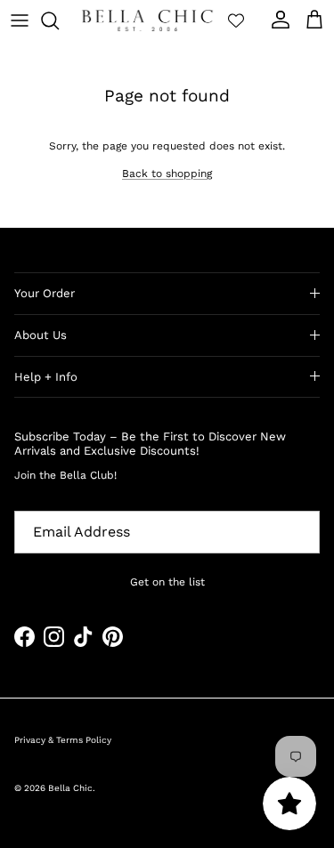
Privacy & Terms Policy (62, 740)
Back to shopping (167, 173)
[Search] (58, 20)
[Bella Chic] (147, 20)
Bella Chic (70, 788)
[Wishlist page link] (236, 20)
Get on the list (167, 582)
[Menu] (19, 20)
